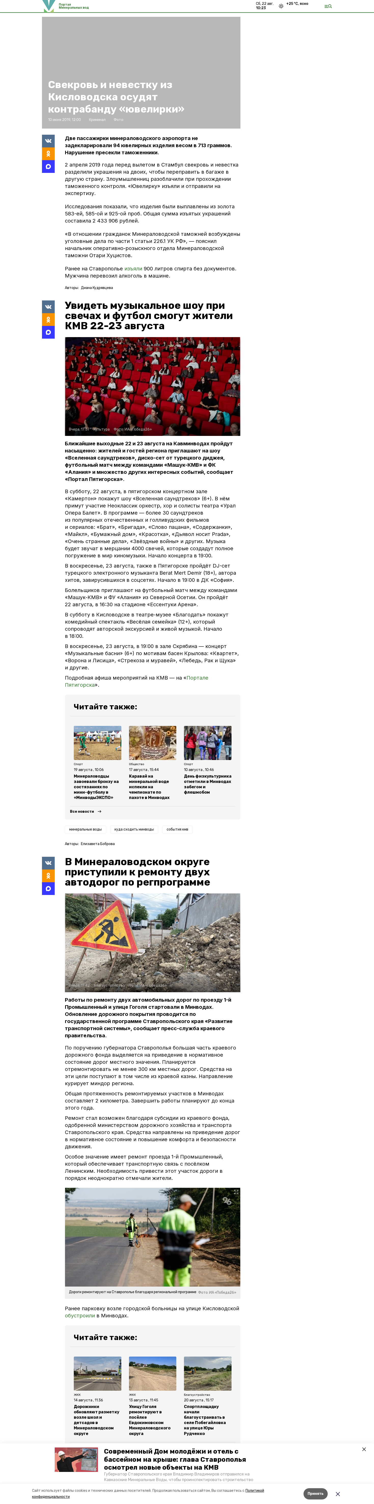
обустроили (80, 1316)
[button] (76, 1459)
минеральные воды (85, 829)
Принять (316, 1494)
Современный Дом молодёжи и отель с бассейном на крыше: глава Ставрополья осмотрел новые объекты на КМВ (175, 1459)
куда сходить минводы (134, 829)
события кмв (177, 829)
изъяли (133, 269)
